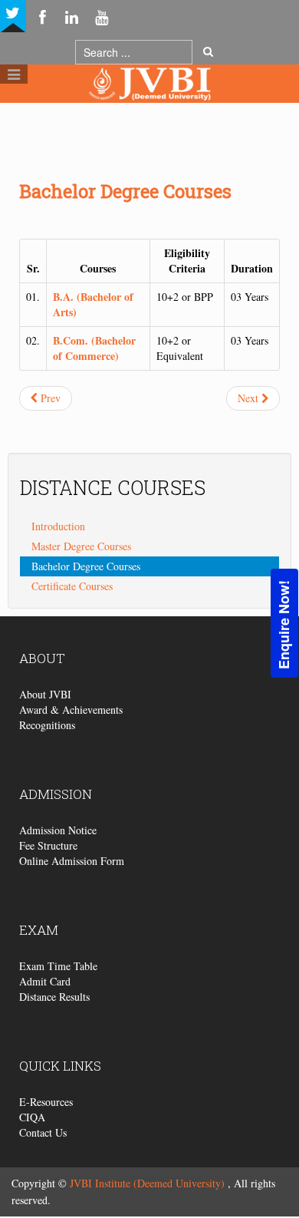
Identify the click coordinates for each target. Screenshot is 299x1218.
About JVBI (45, 694)
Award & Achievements (71, 709)
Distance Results (54, 996)
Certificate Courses (72, 586)
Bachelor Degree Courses (125, 191)
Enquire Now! (284, 623)
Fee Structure (48, 845)
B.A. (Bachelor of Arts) (93, 304)
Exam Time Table (58, 966)
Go (208, 52)
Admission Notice (58, 830)
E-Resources (46, 1101)
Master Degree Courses (81, 546)
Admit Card (45, 981)
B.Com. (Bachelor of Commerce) (94, 348)
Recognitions (47, 725)
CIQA (32, 1117)
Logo (149, 113)
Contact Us (43, 1132)
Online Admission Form (71, 860)
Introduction (58, 526)
